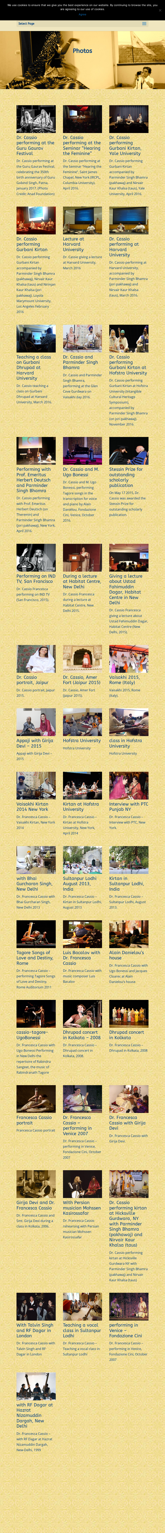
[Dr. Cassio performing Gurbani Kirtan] (36, 233)
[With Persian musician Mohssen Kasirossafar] (82, 1197)
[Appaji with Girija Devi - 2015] (36, 735)
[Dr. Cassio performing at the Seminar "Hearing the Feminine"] (82, 132)
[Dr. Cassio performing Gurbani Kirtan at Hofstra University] (128, 351)
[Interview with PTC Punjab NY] (128, 798)
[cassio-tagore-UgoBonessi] (36, 1026)
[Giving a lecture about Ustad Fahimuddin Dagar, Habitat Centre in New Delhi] (128, 570)
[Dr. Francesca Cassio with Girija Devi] (128, 1112)
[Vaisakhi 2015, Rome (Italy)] (128, 671)
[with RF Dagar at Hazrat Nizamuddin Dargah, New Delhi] (36, 1399)
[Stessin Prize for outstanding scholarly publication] (128, 463)
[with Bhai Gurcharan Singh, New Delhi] (36, 873)
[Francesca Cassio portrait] (36, 1112)
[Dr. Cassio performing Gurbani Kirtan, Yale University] (128, 132)
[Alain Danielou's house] (128, 947)
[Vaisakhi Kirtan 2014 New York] (36, 798)
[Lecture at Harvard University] (82, 233)
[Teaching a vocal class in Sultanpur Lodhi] (82, 1319)
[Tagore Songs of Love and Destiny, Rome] (36, 947)
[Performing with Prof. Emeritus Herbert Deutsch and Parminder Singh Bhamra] (36, 463)
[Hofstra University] (82, 735)
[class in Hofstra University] (128, 735)
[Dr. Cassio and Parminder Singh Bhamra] (82, 351)
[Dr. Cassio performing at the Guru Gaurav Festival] (36, 132)
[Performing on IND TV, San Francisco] (36, 570)
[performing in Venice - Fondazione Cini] (128, 1319)
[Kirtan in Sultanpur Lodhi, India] (128, 873)
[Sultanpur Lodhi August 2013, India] (82, 873)
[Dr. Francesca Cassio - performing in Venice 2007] (82, 1112)
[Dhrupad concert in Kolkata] (128, 1026)
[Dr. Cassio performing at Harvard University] (128, 233)
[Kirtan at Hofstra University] (82, 798)
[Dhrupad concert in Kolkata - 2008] (82, 1026)
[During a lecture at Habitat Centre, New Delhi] (82, 570)
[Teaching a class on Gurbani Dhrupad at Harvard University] (36, 351)
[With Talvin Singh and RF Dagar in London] (36, 1319)
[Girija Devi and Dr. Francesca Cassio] (36, 1197)
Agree (82, 14)
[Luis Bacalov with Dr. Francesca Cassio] (82, 947)
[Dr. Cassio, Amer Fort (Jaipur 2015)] (82, 671)
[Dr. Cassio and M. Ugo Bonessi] (82, 463)
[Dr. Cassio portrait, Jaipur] (36, 671)
